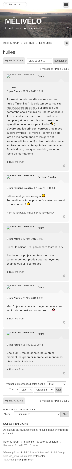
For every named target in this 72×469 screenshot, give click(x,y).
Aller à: (7, 414)
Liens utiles (45, 43)
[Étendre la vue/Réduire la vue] (66, 5)
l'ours (41, 76)
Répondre (16, 60)
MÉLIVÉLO (23, 21)
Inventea (41, 456)
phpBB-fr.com (26, 459)
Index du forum (11, 43)
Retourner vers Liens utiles (20, 409)
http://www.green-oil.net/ (22, 107)
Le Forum (29, 43)
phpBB (23, 452)
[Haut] (64, 166)
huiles (9, 52)
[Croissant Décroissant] (48, 390)
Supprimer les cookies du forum (41, 441)
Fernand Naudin (47, 177)
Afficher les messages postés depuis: (26, 384)
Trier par (14, 389)
